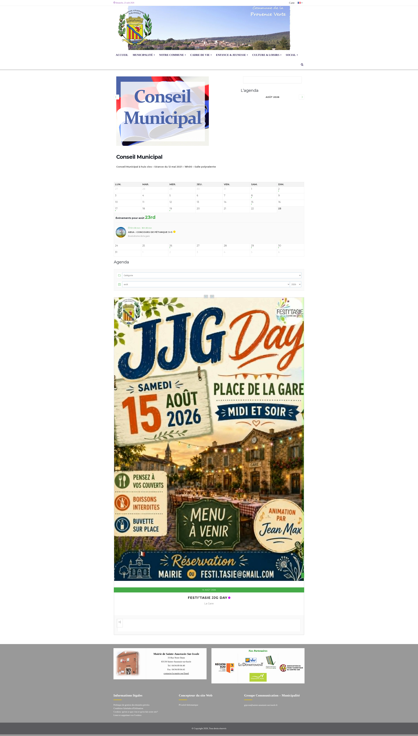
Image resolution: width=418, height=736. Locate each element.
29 (252, 245)
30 (279, 245)
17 (116, 208)
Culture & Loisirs (265, 55)
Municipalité (143, 55)
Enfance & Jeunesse (231, 55)
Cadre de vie (200, 55)
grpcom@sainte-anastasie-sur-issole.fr (260, 694)
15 (252, 202)
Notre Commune (171, 55)
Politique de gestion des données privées (131, 694)
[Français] (300, 3)
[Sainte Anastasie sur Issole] (133, 28)
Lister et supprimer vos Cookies (127, 704)
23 (279, 208)
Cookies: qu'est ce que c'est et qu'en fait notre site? (135, 701)
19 (170, 208)
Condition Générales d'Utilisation (128, 697)
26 (170, 245)
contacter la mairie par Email (176, 662)
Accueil (122, 55)
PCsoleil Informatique (188, 694)
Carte (292, 2)
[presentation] (206, 296)
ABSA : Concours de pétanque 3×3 (150, 232)
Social (291, 55)
